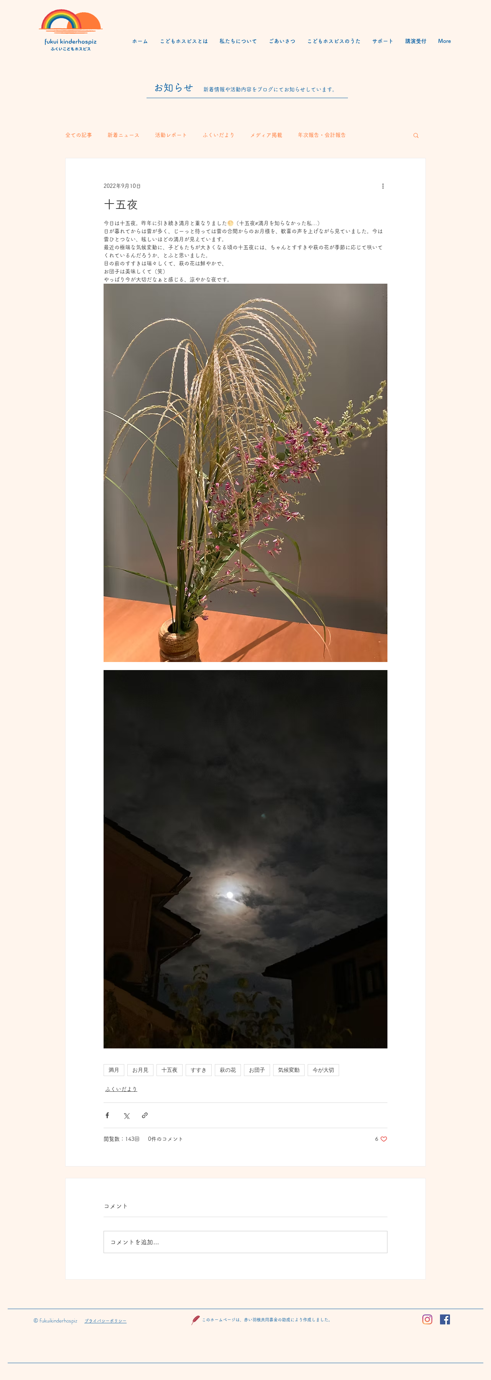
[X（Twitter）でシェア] (126, 1115)
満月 (114, 1070)
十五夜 (169, 1070)
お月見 (140, 1070)
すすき (199, 1070)
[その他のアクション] (382, 186)
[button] (416, 135)
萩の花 (228, 1070)
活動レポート (171, 135)
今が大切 (323, 1070)
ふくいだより (219, 135)
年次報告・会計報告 (322, 135)
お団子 (257, 1070)
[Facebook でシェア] (107, 1115)
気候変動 (289, 1070)
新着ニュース (123, 135)
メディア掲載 (266, 135)
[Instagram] (427, 1319)
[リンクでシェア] (144, 1115)
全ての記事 (78, 135)
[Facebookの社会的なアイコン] (445, 1319)
